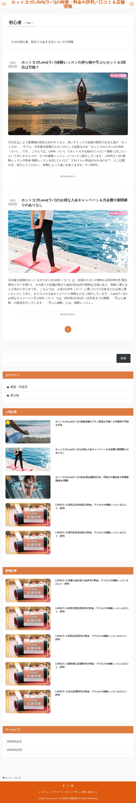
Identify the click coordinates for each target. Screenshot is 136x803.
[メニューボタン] (4, 4)
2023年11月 (14, 741)
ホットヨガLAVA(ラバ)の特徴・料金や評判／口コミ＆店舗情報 (68, 4)
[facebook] (63, 785)
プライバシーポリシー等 (64, 792)
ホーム (44, 792)
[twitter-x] (68, 785)
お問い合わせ (88, 792)
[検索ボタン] (132, 4)
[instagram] (72, 785)
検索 (123, 358)
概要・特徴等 (18, 386)
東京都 (14, 395)
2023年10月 (14, 749)
